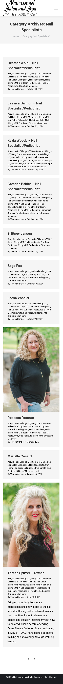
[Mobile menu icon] (56, 8)
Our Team (23, 83)
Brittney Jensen (20, 233)
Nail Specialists (36, 79)
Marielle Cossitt (20, 456)
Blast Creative (50, 677)
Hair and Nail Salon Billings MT (22, 200)
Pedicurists (13, 86)
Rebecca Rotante (21, 418)
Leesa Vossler (19, 298)
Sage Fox (15, 266)
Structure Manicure (28, 86)
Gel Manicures (44, 73)
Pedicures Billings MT (39, 83)
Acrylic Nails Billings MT (19, 73)
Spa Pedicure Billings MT (35, 163)
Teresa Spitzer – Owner (26, 573)
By (16, 89)
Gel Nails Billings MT (17, 76)
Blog (33, 73)
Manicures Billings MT (38, 76)
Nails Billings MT (15, 160)
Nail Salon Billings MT (18, 79)
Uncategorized (35, 471)
